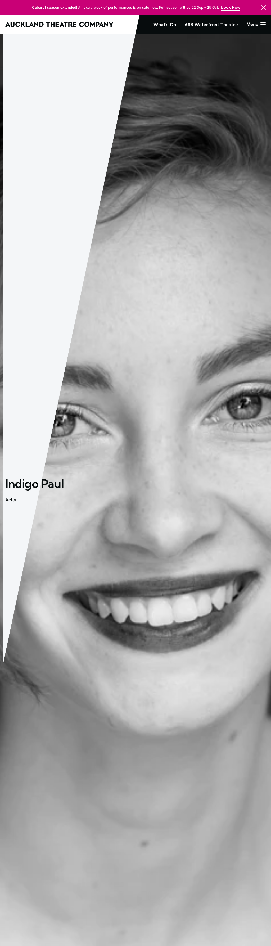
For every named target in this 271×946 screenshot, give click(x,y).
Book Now (230, 7)
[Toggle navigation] (256, 24)
